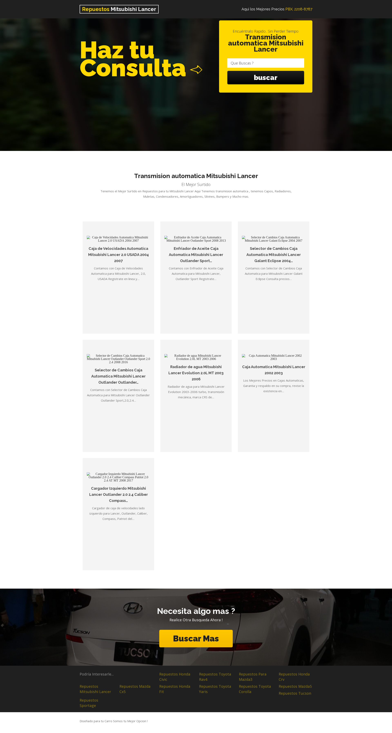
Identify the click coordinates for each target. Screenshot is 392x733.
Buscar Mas (196, 638)
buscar (265, 77)
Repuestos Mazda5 (295, 686)
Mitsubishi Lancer (119, 9)
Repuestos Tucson (295, 693)
